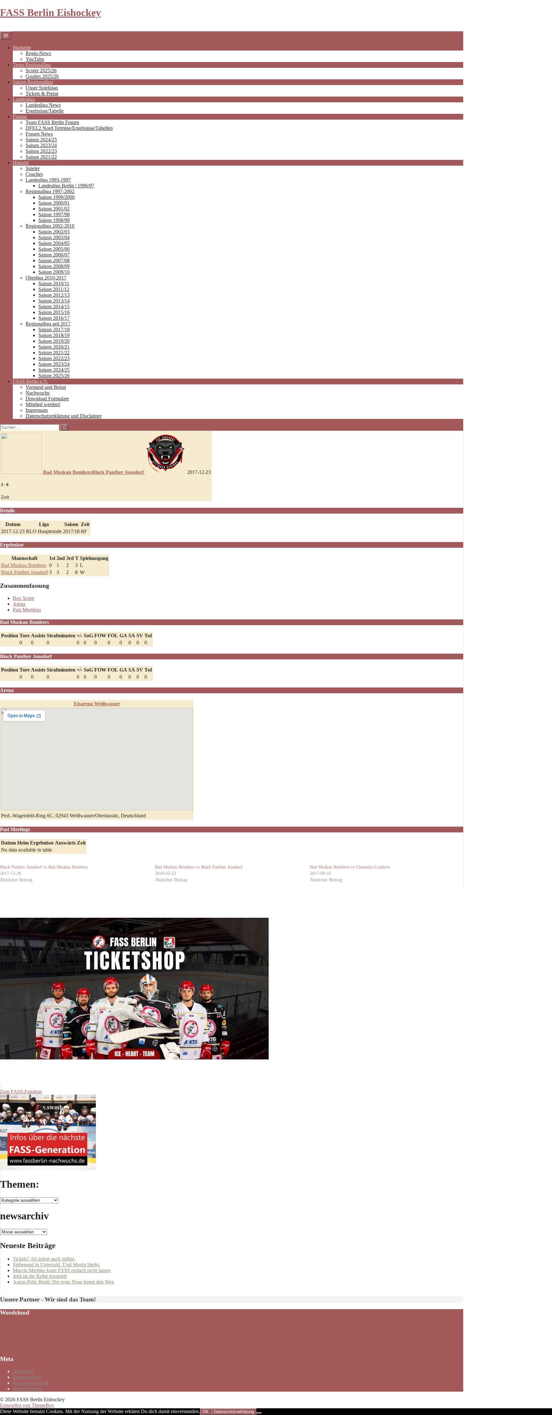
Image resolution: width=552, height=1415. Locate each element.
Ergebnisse (42, 842)
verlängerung (36, 1346)
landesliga (94, 1337)
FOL (113, 635)
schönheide (346, 1337)
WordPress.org (27, 1388)
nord (215, 1337)
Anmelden (23, 1371)
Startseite (22, 47)
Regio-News (38, 53)
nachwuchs (171, 1338)
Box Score (23, 598)
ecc (288, 1328)
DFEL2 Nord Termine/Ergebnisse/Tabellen (69, 128)
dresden (266, 1329)
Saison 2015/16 (54, 312)
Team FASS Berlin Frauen (52, 122)
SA (131, 635)
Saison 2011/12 (53, 289)
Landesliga (24, 99)
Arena (19, 604)
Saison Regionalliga (33, 82)
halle (412, 1329)
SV (139, 635)
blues (137, 1328)
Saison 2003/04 (54, 237)
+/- (79, 635)
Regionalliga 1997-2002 (50, 191)
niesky (195, 1337)
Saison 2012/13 (54, 295)
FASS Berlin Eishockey (50, 12)
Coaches (34, 174)
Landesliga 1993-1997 (48, 180)
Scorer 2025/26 (41, 70)
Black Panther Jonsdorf (24, 572)
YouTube (35, 59)
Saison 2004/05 (54, 243)
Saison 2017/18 (54, 329)
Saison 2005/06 (54, 249)
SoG (88, 635)
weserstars (192, 1346)
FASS (390, 1328)
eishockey (344, 1329)
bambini (69, 1329)
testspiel (407, 1338)
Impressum (37, 410)
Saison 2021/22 (41, 157)
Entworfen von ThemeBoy (27, 1405)
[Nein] (259, 1413)
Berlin (100, 1327)
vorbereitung (137, 1346)
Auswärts (65, 842)
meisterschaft (145, 1338)
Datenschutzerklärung (234, 1411)
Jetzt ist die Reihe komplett (40, 1276)
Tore (24, 635)
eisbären (316, 1328)
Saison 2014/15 (54, 306)
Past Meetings (27, 609)
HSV (427, 1329)
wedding (169, 1346)
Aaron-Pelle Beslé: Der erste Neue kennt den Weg (63, 1282)
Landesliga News (43, 105)
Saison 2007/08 (54, 260)
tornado (430, 1337)
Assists (38, 635)
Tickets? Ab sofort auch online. (44, 1259)
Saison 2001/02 (54, 208)
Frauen (20, 116)
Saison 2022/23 (41, 151)
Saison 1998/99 (54, 220)
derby (249, 1329)
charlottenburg (185, 1329)
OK (206, 1411)
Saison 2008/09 (54, 266)
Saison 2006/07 (54, 254)
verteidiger (105, 1346)
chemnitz (213, 1329)
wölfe (216, 1346)
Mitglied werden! (43, 404)
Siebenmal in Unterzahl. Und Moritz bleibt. (56, 1264)
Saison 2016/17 (54, 318)
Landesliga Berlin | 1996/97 (66, 185)
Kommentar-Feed (30, 1383)
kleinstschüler (62, 1338)
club (234, 1329)
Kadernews (24, 1337)
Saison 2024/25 (41, 139)
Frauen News (39, 134)
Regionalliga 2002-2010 (50, 226)
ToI (148, 635)
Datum (8, 842)
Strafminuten (61, 635)
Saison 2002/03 (54, 231)
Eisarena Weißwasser (97, 703)
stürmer (389, 1338)
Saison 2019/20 (54, 341)
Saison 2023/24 (41, 145)
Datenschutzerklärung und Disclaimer (64, 416)
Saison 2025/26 (54, 375)
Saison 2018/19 (54, 335)
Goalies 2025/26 (42, 76)
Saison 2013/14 (54, 300)
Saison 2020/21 (54, 347)
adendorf (13, 1329)
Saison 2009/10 (54, 272)
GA (123, 635)
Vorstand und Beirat (46, 387)
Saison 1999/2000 (56, 197)
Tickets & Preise (42, 93)
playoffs (267, 1337)
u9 (17, 1346)
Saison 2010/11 (53, 283)
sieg (374, 1338)
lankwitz (123, 1338)
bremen (162, 1329)
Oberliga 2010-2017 (46, 277)
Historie (21, 162)
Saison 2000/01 (54, 203)
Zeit (81, 842)
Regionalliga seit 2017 (48, 323)
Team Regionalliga (32, 64)
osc (229, 1338)
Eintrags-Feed (27, 1377)
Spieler (33, 168)
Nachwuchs (38, 393)
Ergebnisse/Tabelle (45, 111)
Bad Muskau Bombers (23, 565)
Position (9, 635)
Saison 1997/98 (54, 214)
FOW (100, 635)
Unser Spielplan (42, 87)
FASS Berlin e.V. (30, 381)
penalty (244, 1338)
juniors (444, 1329)
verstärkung (71, 1345)
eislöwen (366, 1329)
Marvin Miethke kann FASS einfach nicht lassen (62, 1270)
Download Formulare (47, 398)
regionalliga (303, 1337)
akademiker (44, 1329)
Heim (23, 842)
